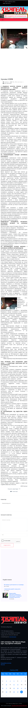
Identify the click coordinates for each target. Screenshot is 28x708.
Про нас (3, 664)
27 (17, 692)
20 (17, 688)
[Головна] (14, 10)
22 (25, 688)
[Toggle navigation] (2, 19)
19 (14, 688)
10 (6, 684)
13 (17, 684)
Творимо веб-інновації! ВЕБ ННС (19, 705)
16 (2, 688)
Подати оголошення (16, 16)
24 (6, 692)
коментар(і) (19, 82)
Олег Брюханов (13, 636)
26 (14, 692)
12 (14, 684)
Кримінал (6, 82)
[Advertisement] (14, 62)
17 (6, 688)
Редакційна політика (6, 663)
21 (21, 688)
